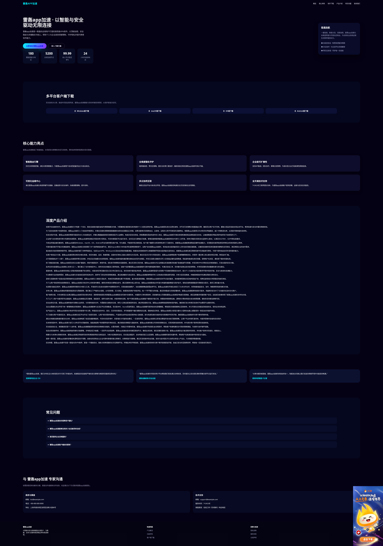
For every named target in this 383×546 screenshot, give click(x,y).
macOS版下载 (156, 111)
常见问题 (348, 3)
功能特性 (150, 534)
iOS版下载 (229, 111)
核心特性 (322, 3)
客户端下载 (150, 538)
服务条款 (254, 534)
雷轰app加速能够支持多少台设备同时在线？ (65, 429)
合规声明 (254, 538)
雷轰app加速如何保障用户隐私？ (61, 421)
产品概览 (150, 530)
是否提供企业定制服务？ (58, 437)
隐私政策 (254, 530)
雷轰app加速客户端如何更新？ (61, 445)
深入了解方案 (56, 46)
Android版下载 (302, 111)
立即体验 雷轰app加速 (34, 46)
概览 (314, 3)
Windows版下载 (83, 111)
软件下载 (331, 3)
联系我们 (357, 3)
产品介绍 (340, 3)
